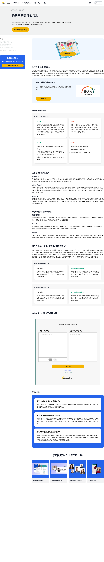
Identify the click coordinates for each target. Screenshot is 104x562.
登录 (90, 3)
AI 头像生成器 (16, 3)
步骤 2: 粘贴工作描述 (76, 331)
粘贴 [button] (50, 359)
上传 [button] (55, 359)
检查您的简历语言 (20, 30)
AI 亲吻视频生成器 (27, 3)
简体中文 (97, 3)
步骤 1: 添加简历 (44, 331)
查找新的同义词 (67, 53)
